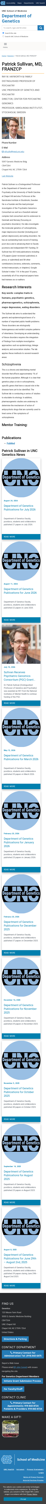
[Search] (41, 27)
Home (4, 56)
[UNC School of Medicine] (23, 1459)
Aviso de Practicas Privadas (33, 1480)
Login (41, 1473)
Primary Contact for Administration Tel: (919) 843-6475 (22, 1354)
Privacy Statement (35, 1469)
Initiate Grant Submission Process (22, 1380)
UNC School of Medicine (14, 11)
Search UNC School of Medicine (16, 36)
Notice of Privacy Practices (33, 1477)
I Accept (23, 1499)
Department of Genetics (17, 18)
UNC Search (40, 3)
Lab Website (7, 176)
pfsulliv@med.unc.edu (14, 151)
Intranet (20, 1469)
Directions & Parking (15, 1338)
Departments (29, 3)
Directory (10, 56)
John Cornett (21, 1367)
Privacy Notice (32, 1494)
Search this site (10, 33)
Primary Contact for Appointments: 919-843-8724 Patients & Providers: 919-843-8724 (23, 1405)
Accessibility (10, 3)
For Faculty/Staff (13, 1388)
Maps (20, 3)
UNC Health (9, 1469)
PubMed (11, 443)
